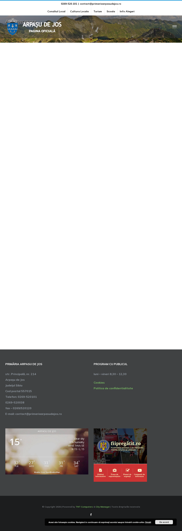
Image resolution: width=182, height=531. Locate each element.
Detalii (148, 522)
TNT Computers (84, 506)
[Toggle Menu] (174, 26)
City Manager (103, 506)
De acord (164, 522)
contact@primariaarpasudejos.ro (100, 3)
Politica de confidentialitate (113, 388)
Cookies (99, 382)
